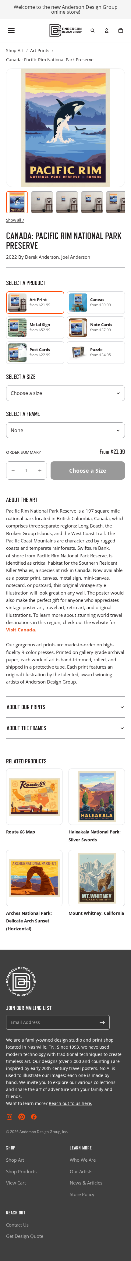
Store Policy (82, 1194)
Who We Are (83, 1160)
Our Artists (81, 1171)
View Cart (16, 1183)
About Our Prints (26, 707)
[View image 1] (17, 202)
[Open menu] (11, 30)
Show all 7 (15, 220)
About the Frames (26, 728)
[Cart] (120, 30)
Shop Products (21, 1171)
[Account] (106, 30)
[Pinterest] (21, 1117)
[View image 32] (117, 202)
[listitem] (96, 302)
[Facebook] (33, 1117)
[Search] (92, 30)
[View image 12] (67, 202)
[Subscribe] (102, 1022)
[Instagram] (9, 1117)
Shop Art (15, 50)
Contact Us (17, 1225)
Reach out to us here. (70, 1103)
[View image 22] (92, 202)
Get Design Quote (24, 1236)
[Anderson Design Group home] (66, 30)
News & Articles (86, 1183)
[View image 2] (42, 202)
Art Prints (39, 50)
